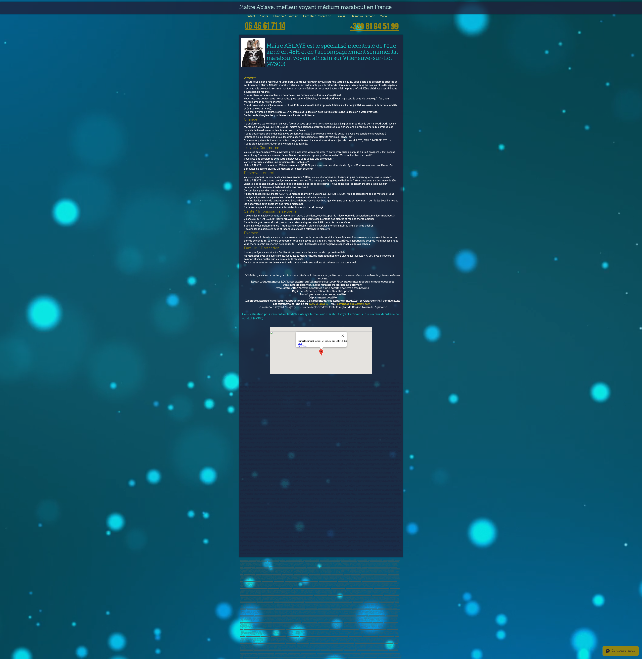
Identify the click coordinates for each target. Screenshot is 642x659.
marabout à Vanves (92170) (382, 617)
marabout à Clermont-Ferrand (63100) (388, 591)
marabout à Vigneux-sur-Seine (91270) (357, 612)
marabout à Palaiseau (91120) (342, 612)
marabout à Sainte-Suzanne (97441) (318, 633)
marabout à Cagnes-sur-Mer (363, 561)
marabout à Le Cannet (382, 561)
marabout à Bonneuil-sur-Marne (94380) (337, 625)
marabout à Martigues (326, 565)
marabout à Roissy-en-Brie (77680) (328, 602)
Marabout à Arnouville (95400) (379, 629)
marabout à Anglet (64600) (321, 592)
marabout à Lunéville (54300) (300, 584)
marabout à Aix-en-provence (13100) (357, 563)
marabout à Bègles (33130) (355, 572)
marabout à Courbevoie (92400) (246, 616)
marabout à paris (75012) (260, 599)
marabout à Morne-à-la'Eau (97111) (373, 630)
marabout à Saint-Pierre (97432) (377, 648)
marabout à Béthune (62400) (322, 591)
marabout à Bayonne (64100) (310, 592)
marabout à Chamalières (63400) (275, 592)
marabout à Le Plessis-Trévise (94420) (259, 625)
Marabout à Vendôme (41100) (246, 578)
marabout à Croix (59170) (395, 588)
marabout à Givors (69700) (324, 596)
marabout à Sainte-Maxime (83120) (288, 610)
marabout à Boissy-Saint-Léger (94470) (369, 625)
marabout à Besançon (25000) (278, 644)
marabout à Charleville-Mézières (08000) (386, 562)
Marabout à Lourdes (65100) (385, 592)
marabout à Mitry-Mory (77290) (276, 603)
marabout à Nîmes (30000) (254, 571)
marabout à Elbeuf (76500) (329, 600)
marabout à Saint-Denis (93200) (334, 618)
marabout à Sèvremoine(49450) (275, 582)
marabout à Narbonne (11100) (246, 640)
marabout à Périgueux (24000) (346, 646)
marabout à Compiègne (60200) (292, 590)
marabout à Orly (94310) (375, 624)
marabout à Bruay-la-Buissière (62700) (337, 591)
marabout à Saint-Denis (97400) (313, 632)
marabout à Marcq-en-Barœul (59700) (259, 588)
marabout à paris (292, 598)
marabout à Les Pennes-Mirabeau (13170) (323, 564)
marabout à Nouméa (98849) (288, 634)
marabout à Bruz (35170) (368, 575)
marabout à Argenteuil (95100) (269, 626)
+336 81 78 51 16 (318, 304)
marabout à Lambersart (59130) (299, 588)
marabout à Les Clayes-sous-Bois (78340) (281, 606)
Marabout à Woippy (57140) (287, 586)
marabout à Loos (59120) (325, 588)
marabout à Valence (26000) (330, 636)
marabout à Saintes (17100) (300, 567)
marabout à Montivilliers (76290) (342, 600)
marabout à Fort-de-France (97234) (257, 631)
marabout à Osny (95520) (280, 629)
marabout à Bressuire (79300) (288, 607)
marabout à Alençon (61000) (368, 590)
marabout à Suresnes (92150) (359, 616)
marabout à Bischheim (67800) (339, 593)
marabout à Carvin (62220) (361, 591)
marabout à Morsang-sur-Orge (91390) (390, 613)
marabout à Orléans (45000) (267, 581)
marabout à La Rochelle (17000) (287, 567)
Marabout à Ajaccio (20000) (269, 638)
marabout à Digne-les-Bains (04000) (312, 561)
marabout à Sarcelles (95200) (293, 626)
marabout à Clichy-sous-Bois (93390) (388, 620)
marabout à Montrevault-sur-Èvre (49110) (263, 583)
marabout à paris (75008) (376, 598)
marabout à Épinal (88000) (278, 646)
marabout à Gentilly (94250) (304, 625)
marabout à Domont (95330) (335, 629)
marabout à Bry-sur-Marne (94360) (353, 625)
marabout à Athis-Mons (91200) (329, 612)
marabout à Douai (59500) (245, 588)
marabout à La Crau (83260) (365, 609)
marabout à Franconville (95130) (324, 626)
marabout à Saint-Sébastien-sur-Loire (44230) (255, 579)
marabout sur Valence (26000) (304, 569)
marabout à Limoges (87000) (337, 647)
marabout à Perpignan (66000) (273, 641)
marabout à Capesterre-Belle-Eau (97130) (357, 630)
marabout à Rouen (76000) (368, 599)
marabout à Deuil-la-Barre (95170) (346, 627)
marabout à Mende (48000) (262, 582)
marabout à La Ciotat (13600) (271, 564)
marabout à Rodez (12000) (320, 563)
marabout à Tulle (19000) (383, 567)
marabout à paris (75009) (387, 598)
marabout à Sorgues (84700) (380, 610)
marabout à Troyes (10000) (297, 645)
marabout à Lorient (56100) (245, 585)
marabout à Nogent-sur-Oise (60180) (317, 590)
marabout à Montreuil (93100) (337, 654)
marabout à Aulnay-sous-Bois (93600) (382, 618)
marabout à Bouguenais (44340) (320, 579)
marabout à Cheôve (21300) (277, 568)
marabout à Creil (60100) (304, 590)
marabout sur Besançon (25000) (264, 569)
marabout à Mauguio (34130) (307, 575)
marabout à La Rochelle (336, 567)
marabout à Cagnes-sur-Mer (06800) (380, 641)
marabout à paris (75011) (249, 599)
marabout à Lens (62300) (284, 591)
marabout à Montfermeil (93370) (247, 622)
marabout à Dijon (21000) (257, 568)
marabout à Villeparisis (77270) (297, 602)
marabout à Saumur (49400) (346, 582)
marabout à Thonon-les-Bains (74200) (381, 597)
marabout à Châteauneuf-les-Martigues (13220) (367, 564)
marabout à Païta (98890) (326, 634)
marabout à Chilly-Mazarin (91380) (247, 615)
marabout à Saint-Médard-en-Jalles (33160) (341, 572)
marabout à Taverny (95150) (260, 627)
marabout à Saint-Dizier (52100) (374, 583)
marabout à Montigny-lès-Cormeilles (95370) (378, 627)
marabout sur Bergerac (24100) (250, 569)
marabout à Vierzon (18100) (355, 567)
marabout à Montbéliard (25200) (291, 569)
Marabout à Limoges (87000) (348, 611)
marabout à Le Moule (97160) (328, 630)
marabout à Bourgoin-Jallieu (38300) (390, 576)
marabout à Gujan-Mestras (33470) (301, 574)
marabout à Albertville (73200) (340, 597)
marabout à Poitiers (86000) (324, 647)
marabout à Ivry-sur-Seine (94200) (269, 623)
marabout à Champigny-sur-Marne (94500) (279, 656)
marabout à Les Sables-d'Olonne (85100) (264, 611)
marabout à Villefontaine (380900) (271, 577)
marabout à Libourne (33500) (262, 574)
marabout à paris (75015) (292, 599)
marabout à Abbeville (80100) (324, 607)
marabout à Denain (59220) (289, 589)
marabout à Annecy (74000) (353, 597)
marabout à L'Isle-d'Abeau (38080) (297, 577)
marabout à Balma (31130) (249, 572)
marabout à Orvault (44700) (271, 579)
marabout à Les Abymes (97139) (260, 630)
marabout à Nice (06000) (335, 561)
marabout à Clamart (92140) (347, 616)
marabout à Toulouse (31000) (316, 571)
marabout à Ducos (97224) (325, 631)
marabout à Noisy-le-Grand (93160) (251, 619)
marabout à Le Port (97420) (263, 633)
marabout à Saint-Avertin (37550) (322, 576)
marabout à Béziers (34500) (393, 574)
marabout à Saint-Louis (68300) (377, 593)
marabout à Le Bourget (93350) (324, 622)
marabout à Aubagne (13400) (316, 643)
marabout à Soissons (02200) (350, 559)
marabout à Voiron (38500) (257, 577)
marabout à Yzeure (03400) (285, 561)
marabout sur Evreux (253, 570)
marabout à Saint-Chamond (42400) (294, 578)
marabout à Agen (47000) (378, 581)
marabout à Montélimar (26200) (317, 569)
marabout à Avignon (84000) (302, 610)
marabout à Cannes (345, 561)
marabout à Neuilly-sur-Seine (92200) (333, 616)
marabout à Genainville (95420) (378, 626)
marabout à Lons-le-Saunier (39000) (336, 577)
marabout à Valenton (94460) (384, 625)
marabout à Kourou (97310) (277, 632)
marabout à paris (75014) (281, 599)
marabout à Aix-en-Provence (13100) (339, 565)
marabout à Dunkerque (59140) (347, 586)
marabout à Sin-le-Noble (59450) (359, 589)
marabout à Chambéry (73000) (313, 597)
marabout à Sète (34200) (245, 575)
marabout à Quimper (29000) (332, 570)
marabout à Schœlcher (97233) (313, 631)
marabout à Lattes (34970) (319, 575)
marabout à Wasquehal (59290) (247, 589)
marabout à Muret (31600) (367, 571)
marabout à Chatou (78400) (280, 605)
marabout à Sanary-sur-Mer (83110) (254, 610)
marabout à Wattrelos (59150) (391, 586)
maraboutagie (281, 640)
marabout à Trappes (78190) (376, 604)
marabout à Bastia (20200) (245, 568)
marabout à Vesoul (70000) (374, 596)
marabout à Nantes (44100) (359, 578)
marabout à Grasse (374, 561)
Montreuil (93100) (359, 618)
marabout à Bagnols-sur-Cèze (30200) (289, 571)
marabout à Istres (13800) (371, 563)
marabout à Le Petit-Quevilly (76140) (287, 600)
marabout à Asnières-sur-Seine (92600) (377, 615)
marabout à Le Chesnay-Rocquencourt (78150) (253, 605)
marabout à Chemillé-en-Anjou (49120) (309, 582)
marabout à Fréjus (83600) (280, 609)
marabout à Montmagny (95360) (366, 629)
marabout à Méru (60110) (357, 590)
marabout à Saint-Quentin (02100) (337, 559)
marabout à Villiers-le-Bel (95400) (247, 627)
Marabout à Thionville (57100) (342, 585)
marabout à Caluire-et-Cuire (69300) (335, 595)
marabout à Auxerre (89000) (340, 644)
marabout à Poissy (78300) (318, 604)
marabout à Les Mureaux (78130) (351, 604)
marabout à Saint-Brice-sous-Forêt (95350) (350, 629)
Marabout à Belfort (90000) (251, 612)
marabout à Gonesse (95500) (285, 627)
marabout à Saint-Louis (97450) (380, 632)
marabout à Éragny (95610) (249, 629)
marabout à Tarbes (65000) (260, 641)
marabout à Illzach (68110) (389, 593)
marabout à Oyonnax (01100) (267, 559)
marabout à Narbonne (299, 563)
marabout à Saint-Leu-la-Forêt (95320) (321, 629)
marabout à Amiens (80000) (311, 607)
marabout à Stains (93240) (271, 620)
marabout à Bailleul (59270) (372, 589)
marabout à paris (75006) (355, 598)
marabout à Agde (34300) (256, 575)
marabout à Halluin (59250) (277, 589)
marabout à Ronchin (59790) (301, 589)
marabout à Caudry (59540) (267, 590)
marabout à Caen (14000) (352, 565)
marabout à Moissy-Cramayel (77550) (323, 603)
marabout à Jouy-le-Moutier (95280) (293, 629)
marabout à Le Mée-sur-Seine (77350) (262, 603)
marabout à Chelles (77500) (382, 600)
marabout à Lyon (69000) (266, 595)
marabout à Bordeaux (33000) (272, 572)
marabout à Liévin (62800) (295, 591)
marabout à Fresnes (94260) (317, 624)
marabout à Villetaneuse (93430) (350, 622)
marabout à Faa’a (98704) (384, 633)
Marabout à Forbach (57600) (371, 585)
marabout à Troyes (274, 563)
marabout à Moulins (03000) (273, 561)
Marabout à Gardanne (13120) (339, 564)
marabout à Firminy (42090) (319, 578)
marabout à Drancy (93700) (379, 654)
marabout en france (244, 559)
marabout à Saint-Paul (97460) (326, 632)
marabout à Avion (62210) (350, 591)
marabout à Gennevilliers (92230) (373, 616)
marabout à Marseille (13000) (343, 563)
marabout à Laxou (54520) (365, 584)
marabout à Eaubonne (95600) (315, 627)
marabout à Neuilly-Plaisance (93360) (293, 622)
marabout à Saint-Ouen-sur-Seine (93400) (345, 619)
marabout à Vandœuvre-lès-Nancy (286, 584)
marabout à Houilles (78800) (364, 604)
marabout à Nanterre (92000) (362, 615)
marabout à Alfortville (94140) (354, 623)
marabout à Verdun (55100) (377, 584)
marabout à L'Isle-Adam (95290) (246, 630)
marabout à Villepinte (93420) (283, 620)
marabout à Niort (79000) (300, 607)
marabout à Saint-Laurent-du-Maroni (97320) (249, 632)
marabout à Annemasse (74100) (366, 597)
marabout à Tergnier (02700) (388, 559)
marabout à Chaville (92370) (297, 618)
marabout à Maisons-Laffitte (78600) (334, 605)
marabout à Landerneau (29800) (358, 570)
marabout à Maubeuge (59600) (286, 588)
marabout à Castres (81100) (346, 607)
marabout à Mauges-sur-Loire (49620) (360, 582)
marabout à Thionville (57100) (386, 645)
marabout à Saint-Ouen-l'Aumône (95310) (330, 627)
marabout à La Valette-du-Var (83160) (352, 609)
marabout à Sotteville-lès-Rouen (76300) (383, 599)
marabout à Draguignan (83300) (292, 609)
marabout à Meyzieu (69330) (377, 595)
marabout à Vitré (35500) (379, 575)
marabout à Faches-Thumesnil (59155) (326, 589)
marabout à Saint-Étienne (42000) (355, 636)
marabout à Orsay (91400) (275, 615)
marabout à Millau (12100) (331, 563)
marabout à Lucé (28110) (299, 570)
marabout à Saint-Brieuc (324, 568)
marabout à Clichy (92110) (307, 616)
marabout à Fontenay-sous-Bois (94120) (312, 623)
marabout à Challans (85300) (280, 611)
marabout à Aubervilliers (368, 618)
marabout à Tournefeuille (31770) (342, 571)
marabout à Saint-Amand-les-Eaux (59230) (343, 589)
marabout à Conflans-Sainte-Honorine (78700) (334, 604)
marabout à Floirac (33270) (326, 574)
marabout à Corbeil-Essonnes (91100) (282, 612)
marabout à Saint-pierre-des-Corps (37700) (305, 576)
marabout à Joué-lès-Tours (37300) (272, 576)
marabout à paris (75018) (324, 599)
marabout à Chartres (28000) (264, 570)
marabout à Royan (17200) (325, 567)
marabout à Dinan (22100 (362, 568)
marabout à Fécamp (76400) (318, 600)
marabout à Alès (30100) (275, 571)
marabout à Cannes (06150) (355, 641)
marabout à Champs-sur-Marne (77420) (313, 602)
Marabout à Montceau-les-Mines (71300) (273, 597)
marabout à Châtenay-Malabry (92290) (292, 617)
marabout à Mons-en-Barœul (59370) (381, 588)
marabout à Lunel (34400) (267, 575)
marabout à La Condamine (337, 634)
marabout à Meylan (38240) (283, 577)
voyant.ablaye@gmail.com (353, 304)
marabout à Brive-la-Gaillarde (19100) (370, 567)
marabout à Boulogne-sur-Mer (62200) (270, 591)
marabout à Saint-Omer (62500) (373, 591)
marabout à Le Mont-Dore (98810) (313, 634)
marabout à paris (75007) (365, 598)
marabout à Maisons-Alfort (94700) (284, 623)
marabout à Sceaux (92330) (309, 618)
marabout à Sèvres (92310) (270, 618)
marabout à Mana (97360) (301, 632)
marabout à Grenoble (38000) (335, 576)
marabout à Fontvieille (347, 634)
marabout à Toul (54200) (311, 584)
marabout (353, 640)
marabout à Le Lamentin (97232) (271, 631)
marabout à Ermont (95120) (391, 626)
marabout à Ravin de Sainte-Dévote (253, 636)
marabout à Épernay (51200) (361, 583)
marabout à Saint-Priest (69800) (320, 595)
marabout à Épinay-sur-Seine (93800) (293, 619)
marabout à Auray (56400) (319, 585)
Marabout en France (248, 604)
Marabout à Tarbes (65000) (373, 592)
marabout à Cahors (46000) (367, 581)
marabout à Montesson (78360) (263, 607)
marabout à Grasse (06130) (394, 641)
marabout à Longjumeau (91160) (342, 613)
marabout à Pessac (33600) (297, 572)
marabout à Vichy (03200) (262, 561)
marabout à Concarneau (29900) (345, 570)
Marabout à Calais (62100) (245, 591)
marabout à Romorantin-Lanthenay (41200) (390, 577)
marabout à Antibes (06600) (366, 641)
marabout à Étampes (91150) (292, 613)
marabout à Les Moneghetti (389, 634)
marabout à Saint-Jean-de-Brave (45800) (293, 581)
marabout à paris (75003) (323, 598)
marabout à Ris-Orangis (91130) (385, 612)
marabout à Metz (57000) (374, 645)
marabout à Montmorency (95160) (361, 627)
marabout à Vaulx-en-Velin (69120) (306, 595)
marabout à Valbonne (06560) (334, 562)
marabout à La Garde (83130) (338, 609)
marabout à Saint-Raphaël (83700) (306, 609)
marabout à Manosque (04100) (297, 561)
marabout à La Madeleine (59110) (353, 588)
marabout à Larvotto (356, 634)
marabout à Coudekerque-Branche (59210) (262, 589)
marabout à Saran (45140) (343, 581)
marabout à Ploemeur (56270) (282, 585)
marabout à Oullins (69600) (261, 596)
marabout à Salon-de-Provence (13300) (256, 564)
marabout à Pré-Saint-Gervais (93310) (309, 622)
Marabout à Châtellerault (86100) (334, 611)
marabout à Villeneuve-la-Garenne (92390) (255, 618)
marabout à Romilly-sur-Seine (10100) (286, 563)
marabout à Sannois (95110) (272, 627)
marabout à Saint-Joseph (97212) (351, 631)
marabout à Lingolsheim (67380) (313, 593)
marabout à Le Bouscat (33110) (274, 574)
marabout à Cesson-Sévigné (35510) (391, 575)
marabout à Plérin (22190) (373, 568)
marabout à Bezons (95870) (349, 626)
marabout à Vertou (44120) (283, 579)
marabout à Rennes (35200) (331, 575)
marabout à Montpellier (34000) (380, 574)
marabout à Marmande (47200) (250, 582)
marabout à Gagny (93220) (259, 620)
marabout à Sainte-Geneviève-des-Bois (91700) (312, 612)
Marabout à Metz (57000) (330, 585)
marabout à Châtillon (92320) (278, 617)
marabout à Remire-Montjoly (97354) (301, 650)
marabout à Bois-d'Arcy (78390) (393, 606)
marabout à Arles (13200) (291, 643)
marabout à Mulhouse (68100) (352, 593)
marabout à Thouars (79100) (276, 607)
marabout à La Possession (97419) (303, 633)
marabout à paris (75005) (344, 598)
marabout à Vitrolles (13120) (283, 564)
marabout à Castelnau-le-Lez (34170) (293, 575)
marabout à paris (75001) (301, 598)
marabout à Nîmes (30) (265, 571)
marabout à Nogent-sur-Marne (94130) (388, 623)
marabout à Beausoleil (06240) (346, 562)
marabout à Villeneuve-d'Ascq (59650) (362, 586)
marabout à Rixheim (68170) (255, 595)
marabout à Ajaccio (393, 567)
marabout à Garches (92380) (321, 618)
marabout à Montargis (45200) (355, 581)
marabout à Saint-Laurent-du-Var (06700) (248, 562)
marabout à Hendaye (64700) (345, 592)
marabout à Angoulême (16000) (262, 567)
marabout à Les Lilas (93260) (279, 622)
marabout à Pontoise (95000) (337, 626)
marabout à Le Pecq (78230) (380, 606)
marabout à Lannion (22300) (335, 568)
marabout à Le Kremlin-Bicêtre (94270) (362, 624)
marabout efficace (283, 382)
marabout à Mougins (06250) (294, 562)
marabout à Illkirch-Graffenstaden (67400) (297, 593)
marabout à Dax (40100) (365, 577)
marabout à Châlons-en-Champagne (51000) (346, 583)
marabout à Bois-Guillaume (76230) (357, 600)
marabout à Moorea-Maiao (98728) (263, 634)
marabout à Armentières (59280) (313, 588)
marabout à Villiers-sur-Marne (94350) (303, 624)
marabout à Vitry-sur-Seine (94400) (365, 622)
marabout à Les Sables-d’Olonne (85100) (306, 648)
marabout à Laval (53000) (263, 648)
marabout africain (282, 631)
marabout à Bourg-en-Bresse (279, 559)
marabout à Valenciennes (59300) (377, 586)
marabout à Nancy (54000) (273, 584)
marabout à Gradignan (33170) (384, 572)
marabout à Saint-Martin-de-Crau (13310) (313, 565)
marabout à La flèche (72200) (300, 597)
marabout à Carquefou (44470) (307, 579)
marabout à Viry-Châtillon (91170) (372, 612)
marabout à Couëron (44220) (294, 579)
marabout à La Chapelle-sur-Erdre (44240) (336, 579)
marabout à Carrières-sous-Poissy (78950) (322, 606)
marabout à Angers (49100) (322, 582)
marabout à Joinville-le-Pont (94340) (290, 625)
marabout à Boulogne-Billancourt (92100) (347, 615)
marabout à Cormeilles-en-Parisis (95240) (299, 627)
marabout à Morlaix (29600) (384, 570)
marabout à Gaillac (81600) (358, 607)
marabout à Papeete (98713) (250, 634)
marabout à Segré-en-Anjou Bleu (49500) (376, 582)
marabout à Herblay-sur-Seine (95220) (364, 626)
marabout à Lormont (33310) (287, 574)
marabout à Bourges (345, 567)
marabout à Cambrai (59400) (273, 588)
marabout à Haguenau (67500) (268, 593)
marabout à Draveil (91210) (252, 613)
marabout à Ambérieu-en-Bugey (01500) (294, 559)
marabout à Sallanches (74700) (250, 598)
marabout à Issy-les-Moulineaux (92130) (277, 616)
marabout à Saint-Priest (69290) (266, 637)
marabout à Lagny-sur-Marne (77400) (386, 602)
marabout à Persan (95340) (392, 629)
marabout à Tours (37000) (259, 576)
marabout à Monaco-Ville (378, 634)
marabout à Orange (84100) (327, 610)
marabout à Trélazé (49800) (278, 583)
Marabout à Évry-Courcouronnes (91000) (266, 612)
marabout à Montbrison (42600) (331, 578)
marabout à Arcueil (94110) (386, 624)
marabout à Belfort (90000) (352, 644)
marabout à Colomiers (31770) (329, 571)
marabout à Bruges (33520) (314, 574)
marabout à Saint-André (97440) (367, 632)
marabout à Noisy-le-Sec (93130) (247, 620)
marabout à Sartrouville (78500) (272, 604)
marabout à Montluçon (251, 561)
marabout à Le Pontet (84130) (393, 610)
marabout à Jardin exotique (366, 634)
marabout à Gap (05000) (325, 561)
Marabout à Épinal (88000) (359, 611)
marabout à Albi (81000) (335, 607)
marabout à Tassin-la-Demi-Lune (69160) (276, 596)
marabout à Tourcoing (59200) (334, 586)
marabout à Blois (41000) (376, 577)
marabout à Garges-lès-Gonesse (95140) (308, 626)
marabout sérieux (289, 631)
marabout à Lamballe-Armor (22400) (348, 568)
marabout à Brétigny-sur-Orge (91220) (278, 613)
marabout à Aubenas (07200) (372, 562)
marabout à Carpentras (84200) (314, 610)
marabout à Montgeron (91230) (328, 613)
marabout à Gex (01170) (325, 559)
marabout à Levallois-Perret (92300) (294, 616)
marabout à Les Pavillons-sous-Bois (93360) (263, 622)
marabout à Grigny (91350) (263, 613)
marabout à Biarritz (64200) (333, 592)
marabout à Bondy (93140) (307, 619)
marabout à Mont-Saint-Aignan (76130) (304, 600)
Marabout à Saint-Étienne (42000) (259, 578)
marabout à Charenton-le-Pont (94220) (276, 624)
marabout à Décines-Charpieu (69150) (248, 596)
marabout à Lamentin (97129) (387, 630)
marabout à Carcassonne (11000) (259, 640)
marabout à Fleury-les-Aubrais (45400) (310, 581)
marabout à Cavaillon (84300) (339, 610)
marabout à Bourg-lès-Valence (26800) (349, 569)
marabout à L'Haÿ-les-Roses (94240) (247, 624)
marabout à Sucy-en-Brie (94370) (346, 624)
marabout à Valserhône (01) (254, 559)
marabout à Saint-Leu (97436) (290, 633)
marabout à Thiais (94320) (289, 624)
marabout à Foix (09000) (265, 563)
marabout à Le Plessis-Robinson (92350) (321, 617)
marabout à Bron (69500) (348, 595)
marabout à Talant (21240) (312, 568)
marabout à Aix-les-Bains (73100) (327, 597)
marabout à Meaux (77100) (370, 600)
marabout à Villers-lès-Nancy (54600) (336, 584)
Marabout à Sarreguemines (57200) (384, 585)
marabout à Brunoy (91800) (304, 613)
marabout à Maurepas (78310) (266, 606)
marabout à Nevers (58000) (299, 586)
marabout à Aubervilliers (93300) (348, 618)
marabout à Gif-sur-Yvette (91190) (356, 613)
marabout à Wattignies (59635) (385, 589)
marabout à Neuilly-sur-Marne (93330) (327, 620)
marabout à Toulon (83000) (360, 643)
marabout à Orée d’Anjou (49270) (392, 582)
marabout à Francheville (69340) (361, 596)
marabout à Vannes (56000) (257, 585)
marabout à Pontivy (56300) (307, 585)
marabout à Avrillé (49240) (289, 583)
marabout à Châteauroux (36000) (247, 576)
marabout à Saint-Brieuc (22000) (343, 637)
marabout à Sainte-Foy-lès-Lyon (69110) (293, 596)
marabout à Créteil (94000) (377, 622)
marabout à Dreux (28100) (288, 570)
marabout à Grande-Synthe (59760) (338, 588)
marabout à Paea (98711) (276, 634)
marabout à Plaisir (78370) (268, 605)
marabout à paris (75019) (335, 599)
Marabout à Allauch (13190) (351, 564)
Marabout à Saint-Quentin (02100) (293, 638)
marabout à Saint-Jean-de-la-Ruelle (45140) (328, 581)
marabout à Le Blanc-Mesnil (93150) (277, 619)
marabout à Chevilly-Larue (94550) (275, 625)
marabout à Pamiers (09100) (253, 563)
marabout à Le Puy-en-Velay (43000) (346, 578)
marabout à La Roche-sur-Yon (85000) (248, 611)
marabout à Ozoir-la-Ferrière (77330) (290, 603)
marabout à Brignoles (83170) (378, 609)
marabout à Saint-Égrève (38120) (311, 577)
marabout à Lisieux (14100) (381, 565)
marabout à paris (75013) (270, 599)
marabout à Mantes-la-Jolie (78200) (305, 604)
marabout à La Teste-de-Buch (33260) (370, 572)
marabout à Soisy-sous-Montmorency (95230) (265, 629)
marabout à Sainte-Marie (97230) (365, 631)
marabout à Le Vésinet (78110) (368, 606)
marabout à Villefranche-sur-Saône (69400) (362, 595)
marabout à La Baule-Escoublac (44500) (353, 579)
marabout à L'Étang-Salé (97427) (333, 633)
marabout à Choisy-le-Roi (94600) (340, 623)
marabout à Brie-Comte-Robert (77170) (307, 603)
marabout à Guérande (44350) (368, 579)
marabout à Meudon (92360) (286, 654)
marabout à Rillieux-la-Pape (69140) (391, 595)
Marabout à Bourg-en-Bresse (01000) (278, 636)
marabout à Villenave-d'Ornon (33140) (323, 572)
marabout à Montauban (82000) (308, 641)
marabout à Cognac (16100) (275, 567)
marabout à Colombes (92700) (392, 615)
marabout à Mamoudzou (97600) (347, 633)
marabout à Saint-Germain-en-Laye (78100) (288, 604)
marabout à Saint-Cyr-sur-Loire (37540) (288, 576)
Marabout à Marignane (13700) (296, 564)
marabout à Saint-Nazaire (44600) (373, 578)
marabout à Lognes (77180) (377, 603)
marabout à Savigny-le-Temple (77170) (265, 602)
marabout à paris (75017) (313, 599)
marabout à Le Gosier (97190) (288, 630)
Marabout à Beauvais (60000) (279, 590)
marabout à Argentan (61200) (392, 590)
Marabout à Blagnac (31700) (356, 571)
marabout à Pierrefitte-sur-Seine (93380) (344, 620)
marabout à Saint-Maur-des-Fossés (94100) (253, 623)
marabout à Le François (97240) (337, 631)
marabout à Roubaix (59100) (322, 586)
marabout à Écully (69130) (348, 596)
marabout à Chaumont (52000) (387, 583)
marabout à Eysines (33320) (249, 574)
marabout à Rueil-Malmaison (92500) (261, 616)
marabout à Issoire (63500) (287, 592)
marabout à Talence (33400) (309, 572)
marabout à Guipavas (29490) (372, 570)
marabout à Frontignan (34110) (279, 575)
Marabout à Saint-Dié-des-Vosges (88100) (374, 611)
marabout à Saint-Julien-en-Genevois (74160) (266, 598)
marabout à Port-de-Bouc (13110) (384, 564)
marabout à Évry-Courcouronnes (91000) (266, 651)
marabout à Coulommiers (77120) (364, 603)
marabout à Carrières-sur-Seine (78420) (248, 607)
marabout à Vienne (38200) (377, 576)
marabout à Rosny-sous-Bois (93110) (362, 619)
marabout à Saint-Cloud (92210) (337, 617)
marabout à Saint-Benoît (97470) (250, 633)
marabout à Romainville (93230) (373, 620)
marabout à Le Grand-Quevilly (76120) (272, 600)
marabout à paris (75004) (333, 598)
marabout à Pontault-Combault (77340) (248, 602)
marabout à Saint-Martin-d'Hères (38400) (350, 576)
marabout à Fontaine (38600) (246, 577)
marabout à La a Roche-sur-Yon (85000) (290, 648)
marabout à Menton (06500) (393, 561)
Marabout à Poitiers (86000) (321, 611)
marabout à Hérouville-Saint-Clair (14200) (366, 565)
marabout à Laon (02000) (362, 559)
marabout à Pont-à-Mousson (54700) (352, 584)
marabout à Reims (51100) (331, 583)
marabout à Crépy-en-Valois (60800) (332, 590)
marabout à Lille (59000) (310, 586)
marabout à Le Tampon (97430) (353, 632)
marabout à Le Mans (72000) (288, 597)
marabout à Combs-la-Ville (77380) (371, 602)
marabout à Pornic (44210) (380, 579)
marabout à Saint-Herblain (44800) (387, 578)
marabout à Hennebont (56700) (295, 585)
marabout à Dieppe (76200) (257, 600)
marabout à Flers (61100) (380, 590)
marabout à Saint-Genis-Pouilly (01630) (311, 559)
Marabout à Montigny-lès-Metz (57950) (357, 585)
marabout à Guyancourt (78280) (292, 605)
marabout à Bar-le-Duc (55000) (389, 584)
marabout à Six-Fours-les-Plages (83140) (322, 609)
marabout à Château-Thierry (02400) (375, 559)
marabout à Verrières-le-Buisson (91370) (302, 615)
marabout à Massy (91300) (296, 612)
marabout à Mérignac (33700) (285, 572)
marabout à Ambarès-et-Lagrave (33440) (352, 574)
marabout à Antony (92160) (319, 616)
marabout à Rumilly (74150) (282, 598)
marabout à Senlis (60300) (345, 590)
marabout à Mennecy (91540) (288, 615)
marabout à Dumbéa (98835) (300, 634)
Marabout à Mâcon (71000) (245, 597)
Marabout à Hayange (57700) (250, 586)
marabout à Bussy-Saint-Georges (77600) (282, 602)
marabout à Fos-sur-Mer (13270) (269, 565)
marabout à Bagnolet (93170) (313, 620)
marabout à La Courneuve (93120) (391, 619)
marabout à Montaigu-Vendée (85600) (293, 611)
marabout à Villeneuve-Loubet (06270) (319, 562)
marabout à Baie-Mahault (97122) (275, 630)
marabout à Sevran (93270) (330, 619)
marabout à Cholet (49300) (334, 582)
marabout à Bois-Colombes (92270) (369, 617)
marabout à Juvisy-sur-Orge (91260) (262, 615)
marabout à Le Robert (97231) (300, 631)
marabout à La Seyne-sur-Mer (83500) (255, 609)
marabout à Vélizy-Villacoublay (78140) (350, 605)
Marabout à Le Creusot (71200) (258, 597)
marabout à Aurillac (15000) (249, 567)
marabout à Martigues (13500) (303, 643)
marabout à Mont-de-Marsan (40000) (352, 577)
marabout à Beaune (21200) (289, 568)
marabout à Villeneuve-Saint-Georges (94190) (370, 623)
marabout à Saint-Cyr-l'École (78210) (251, 606)
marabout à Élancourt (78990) (320, 605)
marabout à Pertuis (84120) (351, 610)
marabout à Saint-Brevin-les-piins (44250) (252, 581)
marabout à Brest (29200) (310, 570)
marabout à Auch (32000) (260, 572)
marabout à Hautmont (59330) (255, 590)
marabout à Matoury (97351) (265, 632)
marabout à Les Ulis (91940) (316, 613)
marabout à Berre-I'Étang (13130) (297, 565)
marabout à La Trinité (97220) (379, 631)
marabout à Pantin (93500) (264, 619)
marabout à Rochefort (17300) (313, 567)
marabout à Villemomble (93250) (360, 620)
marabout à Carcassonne (309, 563)
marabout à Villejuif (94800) (297, 623)
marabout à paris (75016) (302, 599)
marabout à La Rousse (265, 636)
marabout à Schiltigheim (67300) (281, 593)
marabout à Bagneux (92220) (266, 617)
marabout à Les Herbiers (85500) (308, 611)
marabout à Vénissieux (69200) (292, 595)
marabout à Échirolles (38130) (365, 576)
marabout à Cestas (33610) (337, 574)
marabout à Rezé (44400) (389, 647)
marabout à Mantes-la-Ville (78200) (378, 605)
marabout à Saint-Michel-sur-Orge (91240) (372, 613)
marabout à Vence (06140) (305, 562)
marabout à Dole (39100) (323, 577)
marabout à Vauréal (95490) (307, 629)
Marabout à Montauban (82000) (370, 607)
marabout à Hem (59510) (312, 589)
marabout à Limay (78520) (295, 606)
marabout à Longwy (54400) (322, 584)
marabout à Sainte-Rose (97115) (341, 630)
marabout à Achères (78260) (364, 605)
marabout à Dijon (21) (266, 568)
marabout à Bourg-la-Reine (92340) (284, 618)
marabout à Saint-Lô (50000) (319, 583)
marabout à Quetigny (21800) (301, 568)
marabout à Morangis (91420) (332, 615)
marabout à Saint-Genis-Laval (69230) (310, 596)
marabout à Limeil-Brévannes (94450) (331, 624)
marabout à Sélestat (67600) (327, 593)
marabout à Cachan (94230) (261, 624)
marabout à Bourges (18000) (364, 644)
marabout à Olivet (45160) (279, 581)
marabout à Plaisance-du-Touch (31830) (381, 571)
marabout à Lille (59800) (306, 638)
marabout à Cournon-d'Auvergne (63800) (248, 592)
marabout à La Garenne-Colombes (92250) (352, 617)
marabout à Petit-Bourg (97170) (301, 630)
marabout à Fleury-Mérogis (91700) (318, 615)
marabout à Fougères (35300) (357, 575)
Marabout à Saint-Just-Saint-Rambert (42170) (276, 578)
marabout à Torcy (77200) (358, 602)
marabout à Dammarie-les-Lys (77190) (344, 602)
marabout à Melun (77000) (393, 600)
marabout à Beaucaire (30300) (303, 571)
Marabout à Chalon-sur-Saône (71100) (388, 596)
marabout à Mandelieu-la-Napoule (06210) (279, 562)
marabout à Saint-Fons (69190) (336, 596)
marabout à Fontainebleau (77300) (350, 603)
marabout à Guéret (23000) (384, 568)
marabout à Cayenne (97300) (391, 631)
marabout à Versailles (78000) (259, 604)
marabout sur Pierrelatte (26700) (364, 569)
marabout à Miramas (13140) (308, 564)
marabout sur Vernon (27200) (389, 569)
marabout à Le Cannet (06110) (246, 643)
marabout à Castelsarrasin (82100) (385, 607)
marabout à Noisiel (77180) (337, 603)
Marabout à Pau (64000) (298, 592)
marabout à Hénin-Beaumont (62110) (308, 591)
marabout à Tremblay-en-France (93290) (298, 620)
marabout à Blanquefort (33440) (367, 574)
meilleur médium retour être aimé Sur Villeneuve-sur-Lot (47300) (285, 383)
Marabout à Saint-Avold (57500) (263, 586)
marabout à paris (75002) (312, 598)
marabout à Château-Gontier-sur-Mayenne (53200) (256, 584)
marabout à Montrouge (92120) (386, 616)
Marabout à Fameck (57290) (276, 586)
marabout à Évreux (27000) (377, 569)
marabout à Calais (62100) (266, 639)
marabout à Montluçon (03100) (293, 636)
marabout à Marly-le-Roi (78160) (338, 606)
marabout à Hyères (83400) (268, 609)
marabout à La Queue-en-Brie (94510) (255, 626)
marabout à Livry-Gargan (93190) (377, 619)
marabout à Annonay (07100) (359, 562)
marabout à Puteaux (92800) (253, 617)
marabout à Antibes (353, 561)
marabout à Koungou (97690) (360, 633)
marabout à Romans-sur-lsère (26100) (333, 569)
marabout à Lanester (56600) (269, 585)
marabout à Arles (389, 563)
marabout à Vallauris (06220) (264, 562)
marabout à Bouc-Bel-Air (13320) (283, 565)
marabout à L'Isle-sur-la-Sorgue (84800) (366, 610)
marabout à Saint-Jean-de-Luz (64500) (360, 592)
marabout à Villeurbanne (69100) (279, 595)
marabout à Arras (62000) (256, 591)
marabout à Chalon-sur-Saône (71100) (326, 644)
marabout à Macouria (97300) (289, 632)
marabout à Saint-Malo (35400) (380, 637)
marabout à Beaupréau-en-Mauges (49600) (291, 582)
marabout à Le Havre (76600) (357, 599)
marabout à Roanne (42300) (307, 578)
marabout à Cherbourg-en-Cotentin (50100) (304, 583)
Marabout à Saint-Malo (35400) (343, 575)
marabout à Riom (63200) (262, 592)
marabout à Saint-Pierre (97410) (340, 632)
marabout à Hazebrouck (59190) (366, 588)
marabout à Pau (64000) (279, 647)
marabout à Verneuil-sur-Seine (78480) (353, 606)
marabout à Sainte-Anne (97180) (315, 630)
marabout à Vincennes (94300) (327, 623)
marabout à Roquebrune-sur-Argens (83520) (271, 610)
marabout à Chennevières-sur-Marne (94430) (319, 625)
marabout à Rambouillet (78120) (306, 605)
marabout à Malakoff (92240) (307, 617)
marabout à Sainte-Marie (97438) (276, 633)
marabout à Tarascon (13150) (256, 565)
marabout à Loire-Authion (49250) (247, 583)
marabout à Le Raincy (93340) (337, 622)
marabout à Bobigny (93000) (319, 619)
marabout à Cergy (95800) (281, 626)
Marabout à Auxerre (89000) (389, 611)
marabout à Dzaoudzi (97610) (373, 633)
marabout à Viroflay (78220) (307, 606)
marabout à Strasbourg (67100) (254, 593)
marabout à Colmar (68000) (364, 593)
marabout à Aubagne (381, 563)
